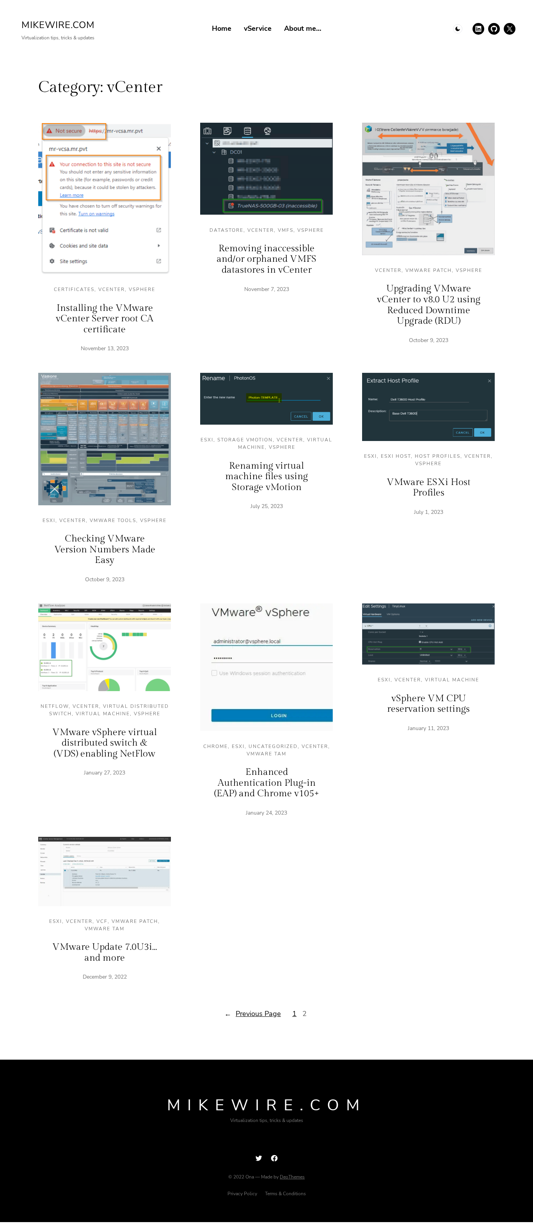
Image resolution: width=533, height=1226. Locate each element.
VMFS (285, 230)
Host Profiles (437, 456)
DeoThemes (292, 1177)
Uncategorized (273, 746)
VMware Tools (113, 520)
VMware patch (428, 270)
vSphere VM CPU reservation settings (428, 704)
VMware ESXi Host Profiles (429, 488)
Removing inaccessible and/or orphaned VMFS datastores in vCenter (266, 259)
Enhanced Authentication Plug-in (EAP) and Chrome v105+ (266, 783)
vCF (102, 921)
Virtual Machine (103, 714)
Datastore (226, 230)
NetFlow (55, 706)
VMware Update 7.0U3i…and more (104, 952)
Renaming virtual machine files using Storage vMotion (266, 476)
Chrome (215, 746)
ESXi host (396, 456)
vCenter (111, 289)
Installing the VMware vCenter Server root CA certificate (104, 319)
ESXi (49, 520)
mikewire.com (58, 25)
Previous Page (252, 1013)
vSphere (142, 289)
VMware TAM (266, 754)
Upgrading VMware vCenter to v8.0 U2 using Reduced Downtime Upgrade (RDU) (428, 304)
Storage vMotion (245, 440)
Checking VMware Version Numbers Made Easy (104, 549)
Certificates (74, 289)
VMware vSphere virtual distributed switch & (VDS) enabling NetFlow (104, 743)
